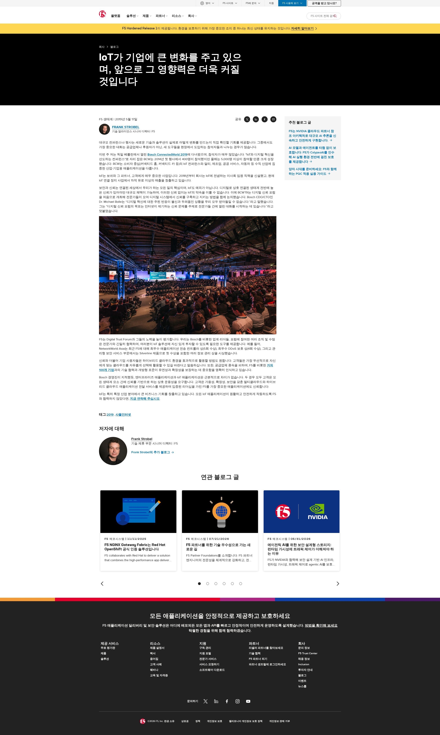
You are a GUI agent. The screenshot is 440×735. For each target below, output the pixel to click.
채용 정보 (304, 659)
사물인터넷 (123, 414)
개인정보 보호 (214, 721)
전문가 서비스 (208, 659)
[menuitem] (207, 3)
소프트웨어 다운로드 (212, 670)
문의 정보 (304, 648)
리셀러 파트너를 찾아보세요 (266, 648)
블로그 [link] (114, 46)
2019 (110, 414)
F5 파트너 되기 (258, 659)
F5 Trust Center (307, 653)
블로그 (302, 675)
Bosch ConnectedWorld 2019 (167, 154)
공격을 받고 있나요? (324, 3)
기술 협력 (255, 653)
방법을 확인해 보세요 (321, 625)
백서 (153, 653)
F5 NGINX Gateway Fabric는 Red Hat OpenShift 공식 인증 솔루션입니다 (134, 547)
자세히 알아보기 (302, 28)
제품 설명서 (157, 648)
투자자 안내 (305, 670)
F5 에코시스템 (196, 539)
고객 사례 (156, 664)
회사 (101, 46)
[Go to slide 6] (240, 583)
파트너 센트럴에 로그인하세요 (267, 664)
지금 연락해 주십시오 (145, 398)
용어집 (154, 659)
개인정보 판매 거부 (279, 721)
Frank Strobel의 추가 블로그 (150, 452)
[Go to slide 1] (199, 583)
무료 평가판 (108, 648)
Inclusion (303, 664)
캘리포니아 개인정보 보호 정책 (245, 721)
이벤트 (302, 681)
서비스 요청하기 (209, 664)
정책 (197, 721)
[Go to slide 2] (207, 583)
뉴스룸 (302, 686)
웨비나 (154, 670)
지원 (271, 3)
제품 (103, 653)
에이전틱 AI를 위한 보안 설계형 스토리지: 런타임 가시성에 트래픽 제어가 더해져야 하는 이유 (301, 549)
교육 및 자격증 (159, 675)
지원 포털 (205, 653)
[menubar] (220, 3)
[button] (187, 275)
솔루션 (105, 659)
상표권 (185, 721)
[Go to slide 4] (224, 583)
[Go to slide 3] (215, 583)
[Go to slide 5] (232, 583)
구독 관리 (205, 648)
